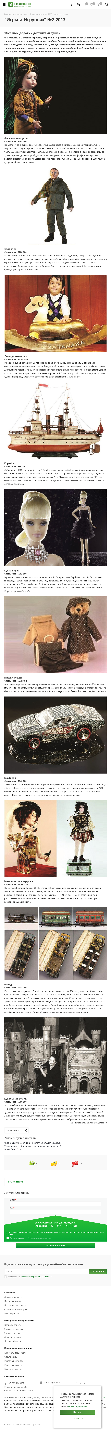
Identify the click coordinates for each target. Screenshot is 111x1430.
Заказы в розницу (13, 1333)
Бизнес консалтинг (13, 1369)
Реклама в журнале (13, 1360)
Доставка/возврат (13, 1341)
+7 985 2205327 (16, 1383)
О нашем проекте (13, 1297)
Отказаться (77, 1418)
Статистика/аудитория (15, 1309)
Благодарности (11, 1313)
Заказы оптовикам (13, 1329)
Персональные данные (15, 1305)
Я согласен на (30, 1276)
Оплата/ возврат (12, 1337)
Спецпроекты (10, 1356)
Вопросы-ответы (12, 1325)
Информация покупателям (19, 1320)
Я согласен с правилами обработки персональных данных (30, 1238)
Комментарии (16, 1181)
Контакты (80, 1383)
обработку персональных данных (36, 1276)
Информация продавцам (18, 1348)
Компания (9, 1292)
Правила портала (13, 1301)
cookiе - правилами (77, 1406)
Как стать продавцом (15, 1352)
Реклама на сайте (13, 1365)
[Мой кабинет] (78, 4)
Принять (77, 1412)
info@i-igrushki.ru (53, 1382)
